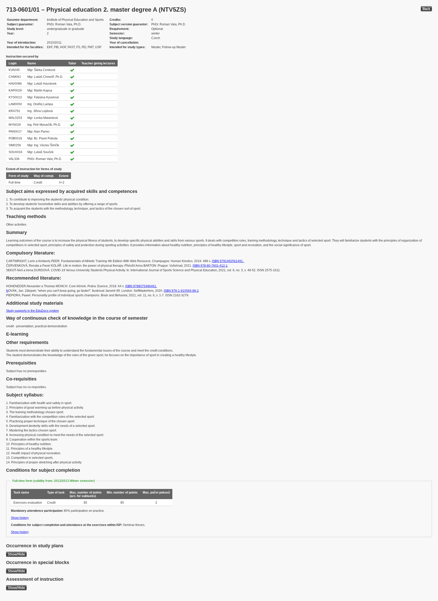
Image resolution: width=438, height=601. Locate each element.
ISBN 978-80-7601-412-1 (210, 265)
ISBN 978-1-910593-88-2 (181, 291)
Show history (20, 518)
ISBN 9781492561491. (228, 261)
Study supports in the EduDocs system (32, 311)
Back (426, 9)
